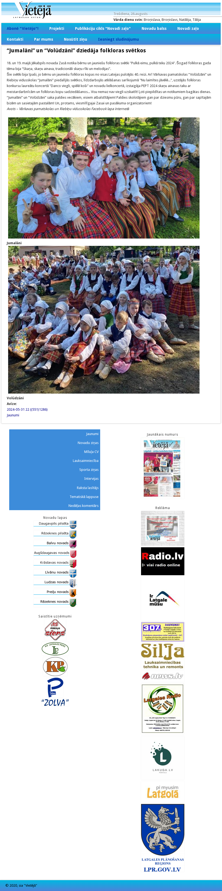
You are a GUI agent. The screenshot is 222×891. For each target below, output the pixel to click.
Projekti (56, 28)
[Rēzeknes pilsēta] (55, 537)
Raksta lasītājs (88, 488)
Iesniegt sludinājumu (118, 39)
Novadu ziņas (88, 443)
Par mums (43, 39)
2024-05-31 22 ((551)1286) (27, 409)
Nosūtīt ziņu (75, 39)
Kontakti (15, 39)
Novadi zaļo (188, 28)
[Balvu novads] (55, 547)
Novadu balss (154, 28)
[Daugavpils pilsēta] (55, 528)
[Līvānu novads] (55, 576)
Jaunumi (13, 415)
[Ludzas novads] (55, 586)
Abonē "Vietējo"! (22, 28)
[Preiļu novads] (55, 596)
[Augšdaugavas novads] (55, 557)
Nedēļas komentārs (83, 506)
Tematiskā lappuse (84, 497)
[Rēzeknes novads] (55, 606)
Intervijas (91, 479)
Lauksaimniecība (86, 461)
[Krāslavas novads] (55, 567)
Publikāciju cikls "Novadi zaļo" (103, 28)
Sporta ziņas (89, 470)
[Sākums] (111, 17)
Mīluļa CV (91, 452)
